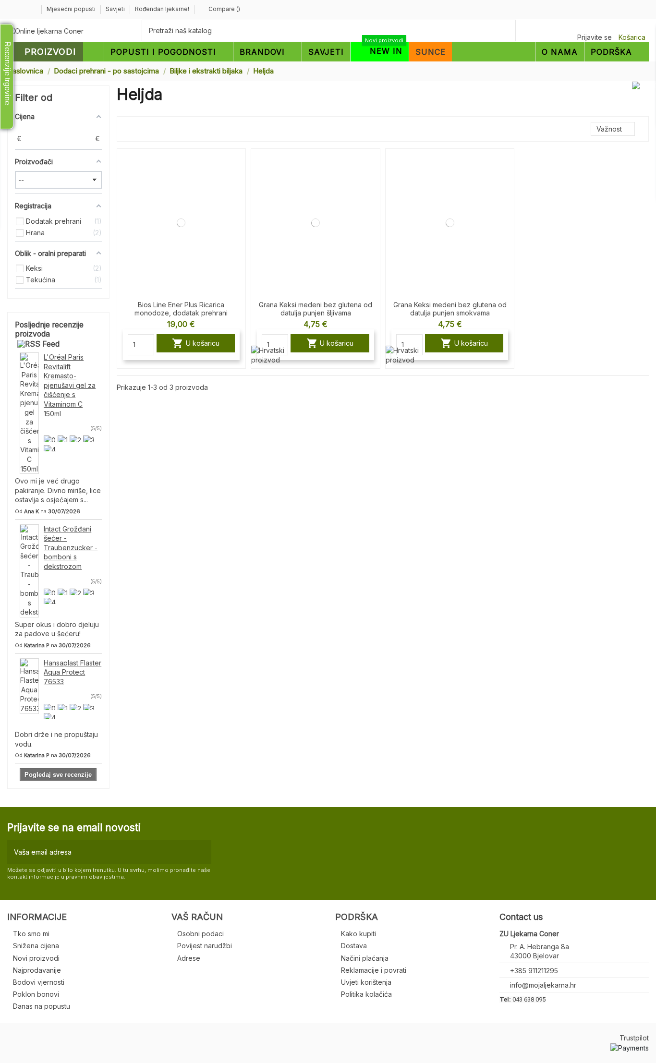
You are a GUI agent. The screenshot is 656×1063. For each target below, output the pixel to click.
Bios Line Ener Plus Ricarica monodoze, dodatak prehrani (181, 309)
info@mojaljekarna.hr (543, 985)
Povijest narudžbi (204, 946)
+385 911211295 (534, 970)
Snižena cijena (36, 946)
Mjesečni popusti (72, 8)
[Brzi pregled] (237, 181)
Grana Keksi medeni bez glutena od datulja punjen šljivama (315, 309)
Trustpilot (634, 1038)
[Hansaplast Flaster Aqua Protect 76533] (29, 685)
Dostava (354, 946)
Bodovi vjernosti (38, 982)
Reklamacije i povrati (373, 970)
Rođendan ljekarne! (162, 8)
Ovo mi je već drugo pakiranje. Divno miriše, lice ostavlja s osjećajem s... (58, 490)
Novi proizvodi (36, 958)
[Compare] (237, 164)
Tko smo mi (31, 934)
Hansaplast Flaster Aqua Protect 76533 (72, 672)
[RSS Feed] (38, 344)
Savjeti (116, 8)
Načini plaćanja (365, 958)
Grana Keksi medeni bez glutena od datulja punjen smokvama (450, 309)
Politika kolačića (366, 994)
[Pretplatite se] (202, 852)
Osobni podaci (200, 934)
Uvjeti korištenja (366, 982)
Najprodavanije (37, 970)
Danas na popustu (41, 1006)
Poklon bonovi (36, 994)
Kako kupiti (358, 934)
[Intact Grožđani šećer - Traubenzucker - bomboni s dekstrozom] (29, 570)
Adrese (188, 958)
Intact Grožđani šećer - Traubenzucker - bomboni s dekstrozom (70, 547)
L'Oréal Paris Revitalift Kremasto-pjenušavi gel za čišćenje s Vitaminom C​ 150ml (70, 385)
